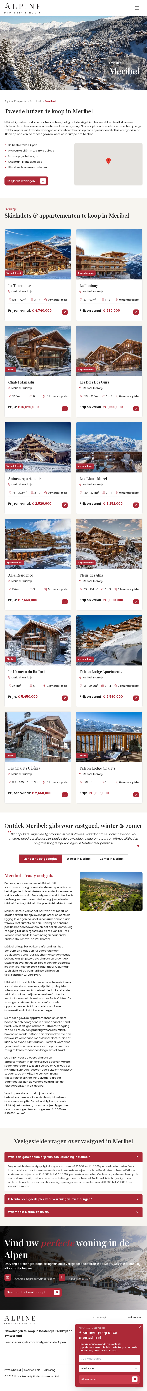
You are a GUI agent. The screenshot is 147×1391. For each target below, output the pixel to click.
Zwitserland (135, 1317)
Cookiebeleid (32, 1370)
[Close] (140, 1327)
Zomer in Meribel (112, 859)
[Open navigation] (137, 8)
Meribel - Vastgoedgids (40, 859)
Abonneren (89, 1379)
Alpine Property (15, 101)
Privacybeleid (12, 1370)
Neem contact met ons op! (26, 1292)
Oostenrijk (99, 1317)
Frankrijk (36, 101)
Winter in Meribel (79, 859)
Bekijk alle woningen (21, 181)
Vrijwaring (49, 1370)
